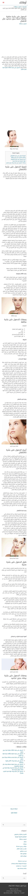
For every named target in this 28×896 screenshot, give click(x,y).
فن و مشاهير (23, 851)
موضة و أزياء (23, 856)
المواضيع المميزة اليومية (20, 837)
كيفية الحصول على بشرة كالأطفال (18, 156)
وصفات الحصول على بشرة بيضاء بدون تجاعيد (16, 163)
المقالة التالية (14, 813)
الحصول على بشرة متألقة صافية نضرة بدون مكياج (14, 68)
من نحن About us (22, 861)
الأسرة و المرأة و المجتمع (20, 834)
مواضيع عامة (23, 854)
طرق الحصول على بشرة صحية (19, 161)
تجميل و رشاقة (22, 24)
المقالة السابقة (14, 809)
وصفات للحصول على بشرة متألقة (18, 157)
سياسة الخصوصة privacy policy (19, 864)
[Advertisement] (14, 41)
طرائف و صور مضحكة (21, 846)
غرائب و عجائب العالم (21, 849)
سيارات (24, 844)
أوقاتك (22, 2)
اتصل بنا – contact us (21, 866)
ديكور (25, 842)
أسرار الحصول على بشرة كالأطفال (18, 159)
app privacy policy (22, 868)
